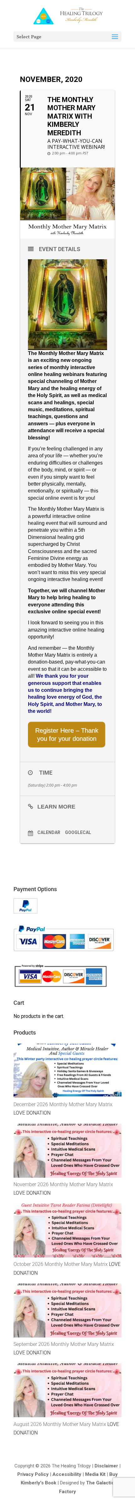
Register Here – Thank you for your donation (66, 734)
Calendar (48, 832)
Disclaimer (106, 1466)
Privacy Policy (33, 1474)
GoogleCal (78, 832)
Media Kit (95, 1474)
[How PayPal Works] (25, 912)
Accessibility (66, 1474)
